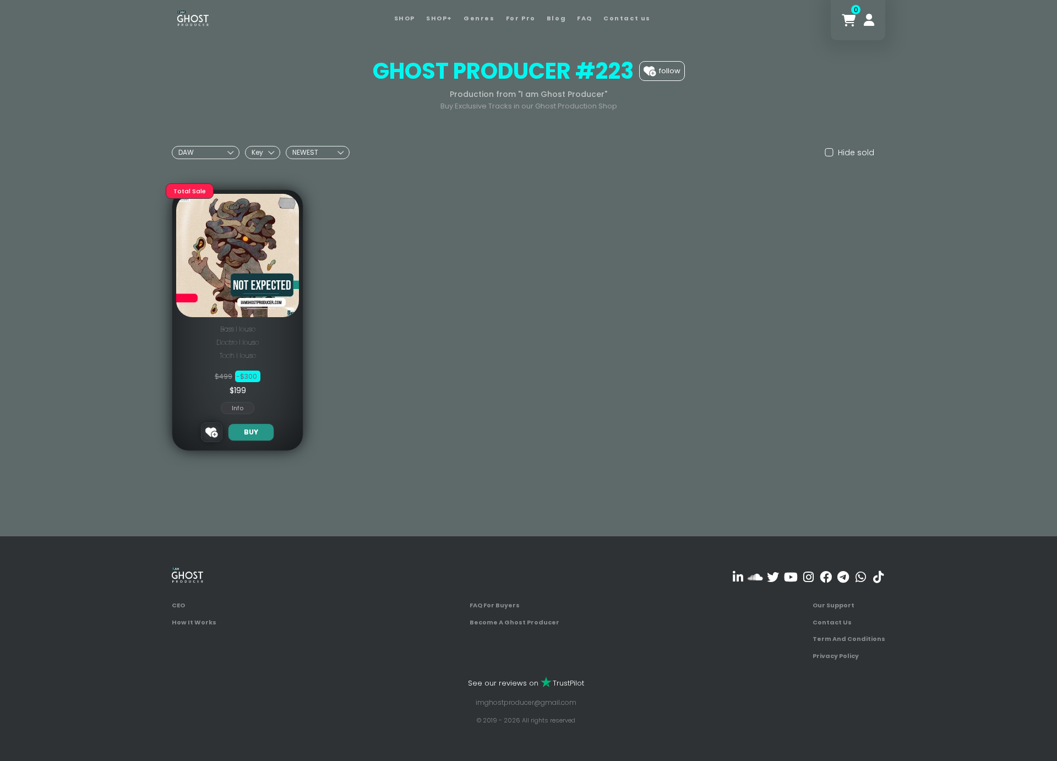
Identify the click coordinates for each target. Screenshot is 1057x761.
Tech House (238, 355)
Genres (479, 18)
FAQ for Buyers (495, 605)
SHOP (404, 18)
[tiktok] (878, 577)
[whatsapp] (861, 577)
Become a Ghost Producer (514, 622)
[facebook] (825, 577)
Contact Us (832, 622)
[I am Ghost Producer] (193, 17)
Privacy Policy (836, 655)
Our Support (833, 605)
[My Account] (869, 20)
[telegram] (843, 577)
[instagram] (808, 577)
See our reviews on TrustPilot (526, 683)
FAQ (584, 18)
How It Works (194, 622)
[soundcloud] (755, 577)
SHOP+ (439, 18)
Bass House (237, 329)
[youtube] (791, 577)
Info (237, 408)
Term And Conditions (849, 638)
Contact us (627, 18)
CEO (178, 605)
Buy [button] (251, 432)
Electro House (237, 342)
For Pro (521, 18)
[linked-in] (738, 577)
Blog (556, 18)
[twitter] (773, 577)
